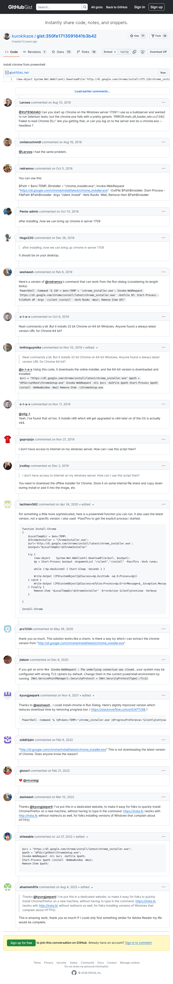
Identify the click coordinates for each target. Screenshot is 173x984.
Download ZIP (158, 51)
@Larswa (25, 151)
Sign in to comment (138, 942)
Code (14, 52)
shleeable (27, 836)
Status (73, 962)
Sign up (156, 7)
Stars (63, 52)
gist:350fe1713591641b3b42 (66, 36)
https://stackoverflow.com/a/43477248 (118, 709)
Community (87, 962)
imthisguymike (30, 347)
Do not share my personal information (86, 966)
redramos (27, 168)
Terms (37, 962)
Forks (88, 52)
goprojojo (27, 439)
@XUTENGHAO (30, 112)
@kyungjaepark (41, 806)
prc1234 (26, 629)
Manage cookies (130, 962)
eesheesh (27, 272)
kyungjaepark (29, 695)
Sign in (139, 7)
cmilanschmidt (30, 142)
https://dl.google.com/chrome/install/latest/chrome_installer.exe (64, 190)
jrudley (25, 465)
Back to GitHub (116, 7)
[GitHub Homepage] (74, 973)
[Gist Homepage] (20, 6)
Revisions (36, 52)
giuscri (25, 770)
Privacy (48, 962)
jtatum (24, 659)
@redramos (53, 281)
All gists (97, 7)
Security (61, 962)
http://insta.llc (28, 815)
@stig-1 (24, 414)
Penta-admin (29, 211)
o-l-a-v (25, 316)
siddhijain (27, 740)
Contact (112, 962)
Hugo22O (27, 238)
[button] (134, 52)
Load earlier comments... (92, 91)
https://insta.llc (133, 811)
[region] (86, 79)
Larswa (25, 102)
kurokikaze (23, 36)
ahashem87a (29, 887)
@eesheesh (41, 705)
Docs (101, 962)
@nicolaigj (31, 780)
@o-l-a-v (25, 369)
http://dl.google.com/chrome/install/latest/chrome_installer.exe (81, 643)
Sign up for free (21, 943)
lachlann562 (29, 504)
